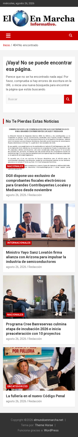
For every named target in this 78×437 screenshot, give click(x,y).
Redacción (35, 195)
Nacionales (15, 166)
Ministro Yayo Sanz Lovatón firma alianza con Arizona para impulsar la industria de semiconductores (36, 257)
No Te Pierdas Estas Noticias (32, 121)
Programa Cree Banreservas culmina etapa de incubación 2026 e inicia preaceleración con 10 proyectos (36, 329)
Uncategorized (17, 386)
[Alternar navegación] (8, 35)
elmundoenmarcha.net (48, 420)
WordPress (51, 430)
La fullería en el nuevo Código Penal (35, 396)
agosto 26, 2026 (16, 195)
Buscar (68, 99)
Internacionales (18, 242)
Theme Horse (44, 425)
